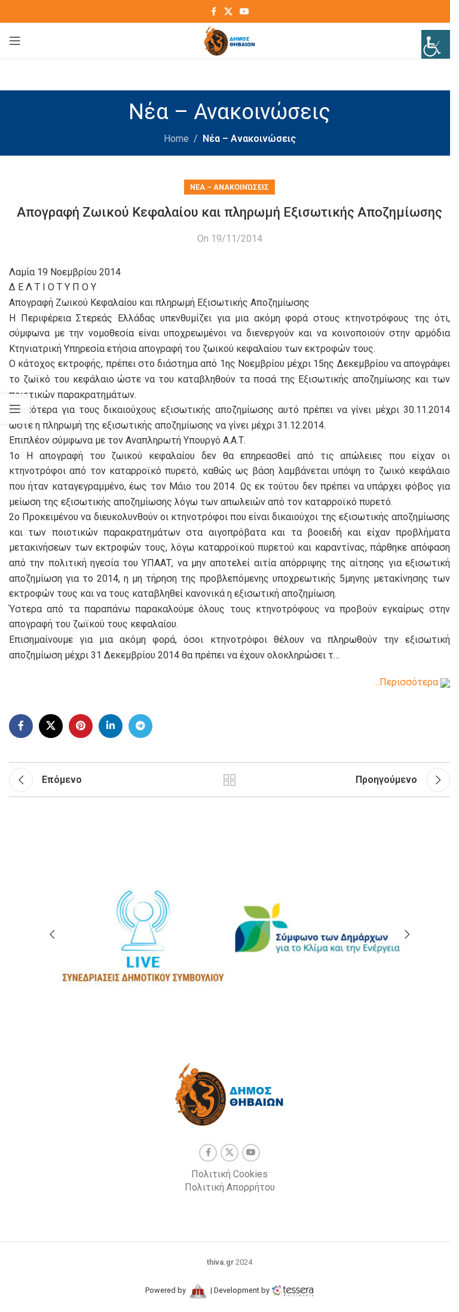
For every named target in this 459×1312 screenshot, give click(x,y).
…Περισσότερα (407, 682)
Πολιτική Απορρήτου (230, 1187)
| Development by (240, 1290)
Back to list (229, 780)
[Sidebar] (15, 409)
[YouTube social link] (244, 12)
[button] (52, 934)
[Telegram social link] (140, 726)
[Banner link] (142, 929)
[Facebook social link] (213, 12)
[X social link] (228, 12)
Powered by (166, 1290)
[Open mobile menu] (15, 41)
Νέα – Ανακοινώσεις (249, 138)
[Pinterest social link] (81, 726)
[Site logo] (230, 39)
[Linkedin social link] (111, 726)
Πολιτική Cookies (229, 1174)
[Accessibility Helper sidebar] (435, 44)
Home (176, 138)
